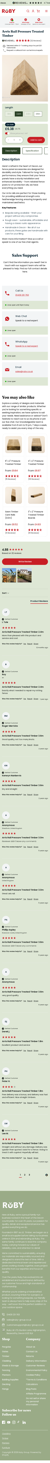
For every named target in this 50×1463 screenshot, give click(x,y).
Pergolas (6, 1346)
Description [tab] (11, 150)
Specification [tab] (32, 150)
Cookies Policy (33, 1374)
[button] (28, 41)
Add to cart (36, 139)
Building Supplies (10, 1379)
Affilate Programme (36, 1393)
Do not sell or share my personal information (36, 1401)
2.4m (19, 114)
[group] (25, 550)
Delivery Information (36, 1360)
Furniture (6, 1447)
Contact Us (31, 1351)
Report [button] (29, 644)
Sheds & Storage (10, 1365)
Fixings (5, 1388)
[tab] (39, 602)
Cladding (6, 1360)
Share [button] (36, 644)
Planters (6, 1374)
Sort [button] (4, 593)
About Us (30, 1346)
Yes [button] (24, 644)
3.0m (28, 114)
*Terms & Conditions (36, 1379)
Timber (5, 1356)
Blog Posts (31, 1388)
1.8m (9, 114)
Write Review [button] (25, 561)
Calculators (32, 1384)
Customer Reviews (35, 1365)
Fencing (6, 1370)
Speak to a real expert (26, 320)
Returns (30, 1356)
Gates (5, 1351)
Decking (6, 1384)
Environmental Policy (36, 1370)
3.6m (38, 114)
